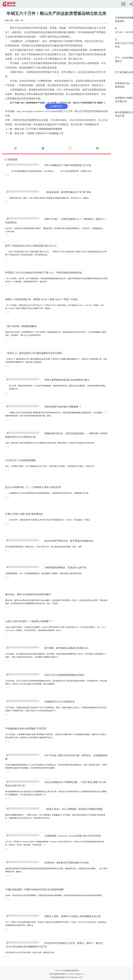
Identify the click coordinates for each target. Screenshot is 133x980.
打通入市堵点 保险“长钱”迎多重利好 (24, 514)
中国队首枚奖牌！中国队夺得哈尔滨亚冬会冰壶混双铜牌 (34, 889)
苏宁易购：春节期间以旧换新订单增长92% (66, 648)
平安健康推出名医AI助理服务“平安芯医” (26, 728)
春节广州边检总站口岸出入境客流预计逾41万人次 (31, 245)
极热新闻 (67, 971)
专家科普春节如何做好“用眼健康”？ (63, 406)
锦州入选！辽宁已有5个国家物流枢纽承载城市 (38, 129)
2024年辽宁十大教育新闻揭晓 (20, 460)
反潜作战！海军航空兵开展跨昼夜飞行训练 (66, 862)
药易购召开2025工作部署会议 (59, 701)
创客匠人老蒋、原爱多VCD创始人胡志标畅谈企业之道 (72, 916)
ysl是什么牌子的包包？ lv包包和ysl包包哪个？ (29, 621)
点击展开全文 (56, 106)
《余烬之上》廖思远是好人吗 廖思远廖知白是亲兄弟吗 (33, 353)
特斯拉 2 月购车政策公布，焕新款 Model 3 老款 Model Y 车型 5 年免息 (41, 299)
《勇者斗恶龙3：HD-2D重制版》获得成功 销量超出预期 (73, 809)
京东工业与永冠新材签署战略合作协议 (64, 675)
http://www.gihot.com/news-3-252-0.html (36, 111)
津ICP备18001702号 (75, 977)
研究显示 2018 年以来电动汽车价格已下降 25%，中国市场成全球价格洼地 (43, 272)
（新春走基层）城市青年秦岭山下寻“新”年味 (67, 192)
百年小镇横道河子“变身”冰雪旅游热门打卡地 (67, 165)
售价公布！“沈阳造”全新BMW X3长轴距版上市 (39, 133)
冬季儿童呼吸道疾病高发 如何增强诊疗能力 (66, 380)
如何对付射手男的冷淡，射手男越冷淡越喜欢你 (69, 541)
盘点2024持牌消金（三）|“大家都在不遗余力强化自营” (33, 487)
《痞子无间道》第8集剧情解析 (21, 326)
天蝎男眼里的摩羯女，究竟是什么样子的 (65, 567)
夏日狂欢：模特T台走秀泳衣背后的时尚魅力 (28, 594)
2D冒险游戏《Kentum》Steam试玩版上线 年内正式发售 (72, 835)
